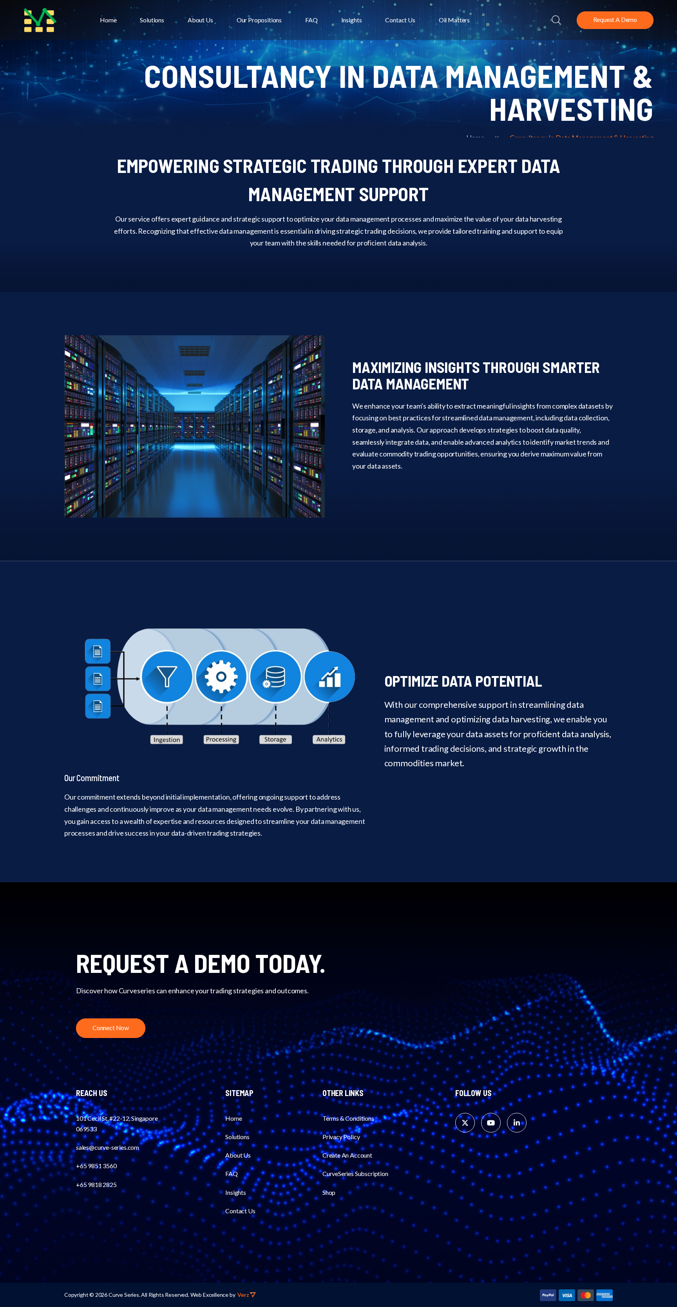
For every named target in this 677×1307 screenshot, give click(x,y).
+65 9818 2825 (96, 1184)
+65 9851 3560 (96, 1165)
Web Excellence (209, 1294)
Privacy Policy (341, 1136)
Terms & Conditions (348, 1118)
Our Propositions (259, 20)
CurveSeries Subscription (355, 1173)
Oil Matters (454, 20)
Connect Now (110, 1027)
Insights (351, 20)
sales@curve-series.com (107, 1147)
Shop (328, 1192)
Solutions (152, 20)
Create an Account (347, 1155)
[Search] (556, 20)
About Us (200, 20)
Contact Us (400, 20)
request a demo (615, 19)
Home (108, 20)
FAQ (311, 20)
